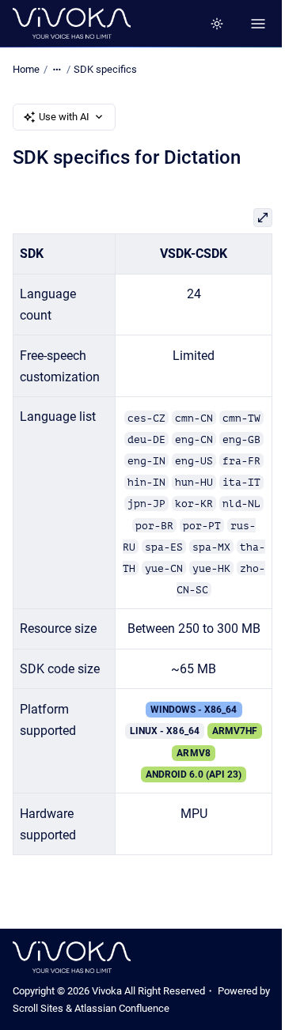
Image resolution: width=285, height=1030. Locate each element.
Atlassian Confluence (121, 1008)
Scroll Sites (38, 1008)
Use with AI (64, 117)
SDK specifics (105, 69)
